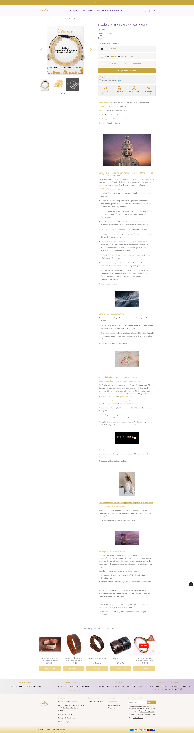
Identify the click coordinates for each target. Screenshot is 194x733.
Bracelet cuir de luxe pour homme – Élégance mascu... (74, 659)
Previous (40, 49)
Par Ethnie (87, 10)
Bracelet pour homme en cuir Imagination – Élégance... (50, 659)
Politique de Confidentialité (67, 718)
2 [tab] (64, 94)
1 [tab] (61, 94)
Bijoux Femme (48, 18)
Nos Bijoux (74, 10)
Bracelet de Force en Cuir (120, 658)
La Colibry (47, 729)
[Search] (144, 10)
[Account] (149, 10)
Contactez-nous (113, 702)
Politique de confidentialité (147, 711)
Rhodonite (115, 401)
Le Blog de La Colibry (96, 702)
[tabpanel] (45, 85)
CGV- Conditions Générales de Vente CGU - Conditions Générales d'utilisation (71, 708)
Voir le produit (50, 669)
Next (90, 49)
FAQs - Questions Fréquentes (114, 707)
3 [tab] (67, 94)
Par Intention (116, 10)
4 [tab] (70, 94)
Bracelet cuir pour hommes (97, 658)
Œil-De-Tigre (109, 397)
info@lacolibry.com (73, 690)
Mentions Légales (64, 722)
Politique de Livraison (65, 714)
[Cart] (154, 10)
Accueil (40, 18)
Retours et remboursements (67, 702)
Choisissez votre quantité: (109, 43)
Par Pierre (101, 10)
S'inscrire (151, 702)
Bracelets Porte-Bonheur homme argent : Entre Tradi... (144, 659)
